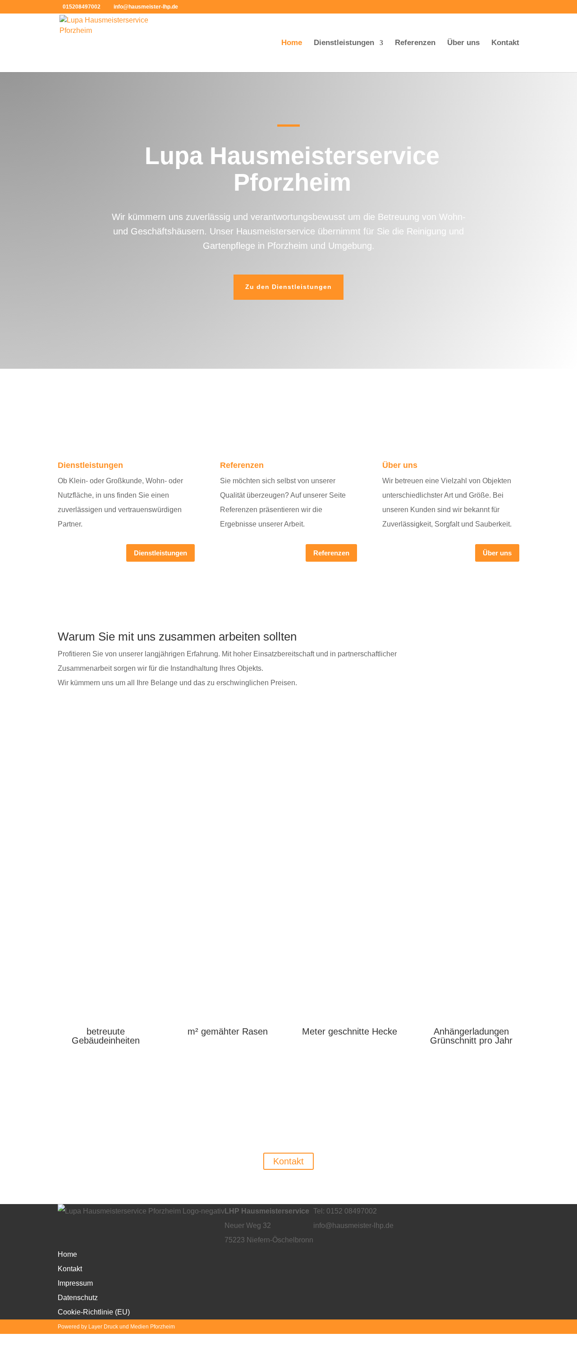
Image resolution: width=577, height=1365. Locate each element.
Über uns (463, 43)
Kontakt (505, 43)
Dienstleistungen (344, 43)
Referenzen (415, 43)
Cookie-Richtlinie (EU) (94, 1312)
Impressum (75, 1283)
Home (291, 43)
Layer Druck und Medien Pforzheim (131, 1327)
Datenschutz (78, 1297)
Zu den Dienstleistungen (288, 286)
